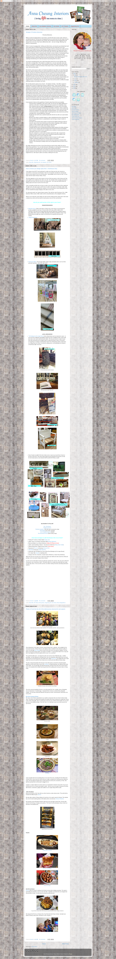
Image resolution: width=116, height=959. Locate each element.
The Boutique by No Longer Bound (36, 336)
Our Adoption (43, 162)
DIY (34, 602)
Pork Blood (47, 773)
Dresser (36, 548)
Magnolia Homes (32, 208)
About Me (34, 26)
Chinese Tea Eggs (47, 885)
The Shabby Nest (75, 114)
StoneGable (42, 530)
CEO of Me (74, 108)
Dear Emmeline (75, 111)
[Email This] (48, 160)
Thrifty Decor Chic (75, 116)
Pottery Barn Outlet (59, 544)
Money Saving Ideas (40, 602)
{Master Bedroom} (52, 541)
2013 (74, 86)
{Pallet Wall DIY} (42, 549)
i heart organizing (75, 119)
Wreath (37, 553)
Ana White (74, 106)
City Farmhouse (47, 526)
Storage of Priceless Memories (34, 32)
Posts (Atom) (34, 946)
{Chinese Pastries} (60, 798)
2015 (74, 73)
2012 (74, 88)
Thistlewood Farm (47, 527)
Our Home (56, 26)
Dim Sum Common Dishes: (32, 696)
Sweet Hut (53, 658)
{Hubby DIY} (47, 539)
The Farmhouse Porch (43, 533)
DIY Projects (65, 26)
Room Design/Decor (61, 602)
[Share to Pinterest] (53, 160)
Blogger (70, 953)
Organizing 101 (75, 26)
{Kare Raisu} (37, 650)
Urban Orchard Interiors (77, 117)
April (75, 78)
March (75, 80)
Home (27, 26)
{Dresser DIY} (46, 548)
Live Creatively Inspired (45, 532)
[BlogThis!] (49, 160)
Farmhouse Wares (32, 261)
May (75, 75)
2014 (74, 84)
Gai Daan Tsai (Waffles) (47, 868)
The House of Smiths (76, 113)
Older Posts (65, 944)
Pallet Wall (30, 549)
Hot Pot (27, 890)
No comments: (42, 160)
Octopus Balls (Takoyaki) (47, 850)
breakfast (46, 664)
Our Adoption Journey (45, 26)
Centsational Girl (75, 109)
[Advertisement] (82, 149)
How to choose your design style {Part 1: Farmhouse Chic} (41, 168)
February (76, 82)
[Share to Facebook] (52, 160)
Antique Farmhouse (33, 217)
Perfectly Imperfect (40, 529)
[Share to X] (50, 160)
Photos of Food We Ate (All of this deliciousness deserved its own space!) (45, 609)
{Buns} (39, 794)
